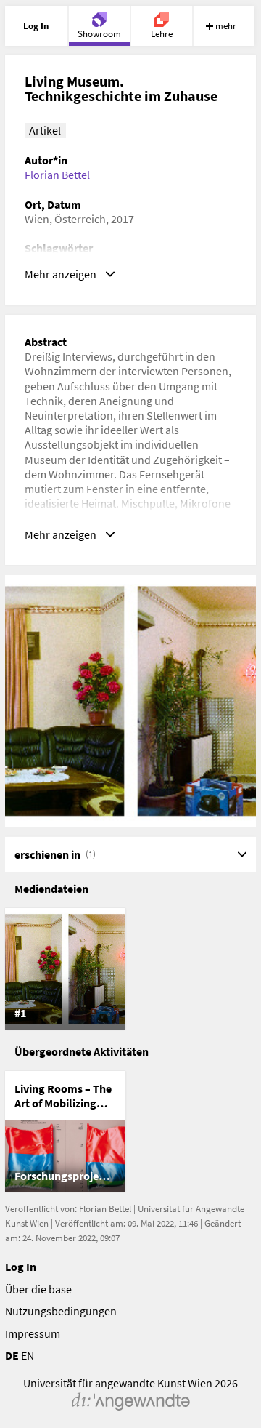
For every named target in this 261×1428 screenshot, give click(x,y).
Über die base (38, 1289)
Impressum (32, 1333)
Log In (20, 1266)
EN (27, 1355)
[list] (131, 968)
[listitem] (65, 968)
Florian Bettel (57, 174)
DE (12, 1355)
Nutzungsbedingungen (61, 1311)
